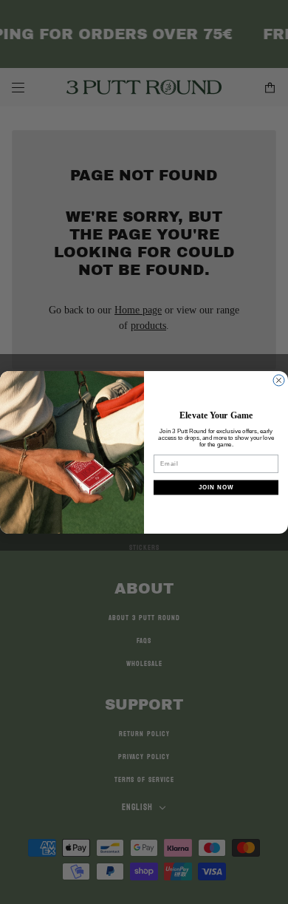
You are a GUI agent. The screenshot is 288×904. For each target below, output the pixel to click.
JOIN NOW (216, 486)
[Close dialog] (278, 380)
